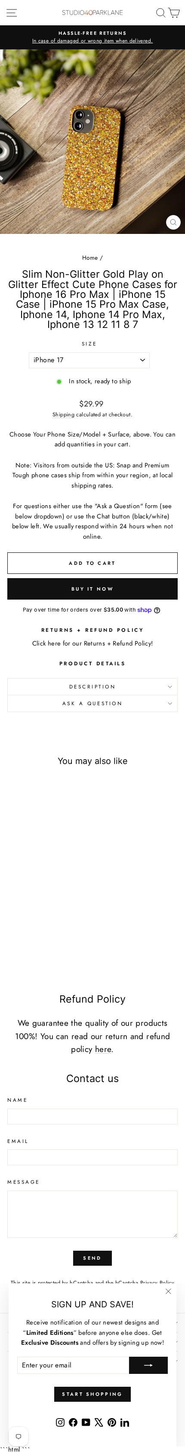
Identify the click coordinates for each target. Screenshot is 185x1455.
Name (17, 1099)
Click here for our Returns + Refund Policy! (92, 643)
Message (23, 1181)
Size (89, 343)
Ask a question (92, 703)
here (103, 1049)
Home (90, 257)
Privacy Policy (157, 1283)
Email (18, 1141)
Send (92, 1258)
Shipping (63, 414)
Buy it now (92, 588)
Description (92, 686)
